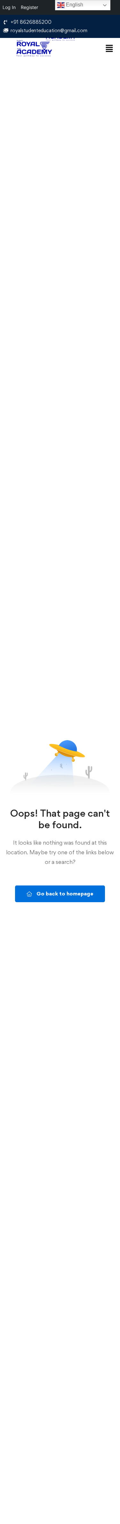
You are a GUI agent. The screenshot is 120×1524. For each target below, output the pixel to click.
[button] (108, 49)
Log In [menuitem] (9, 7)
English (74, 4)
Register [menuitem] (29, 7)
